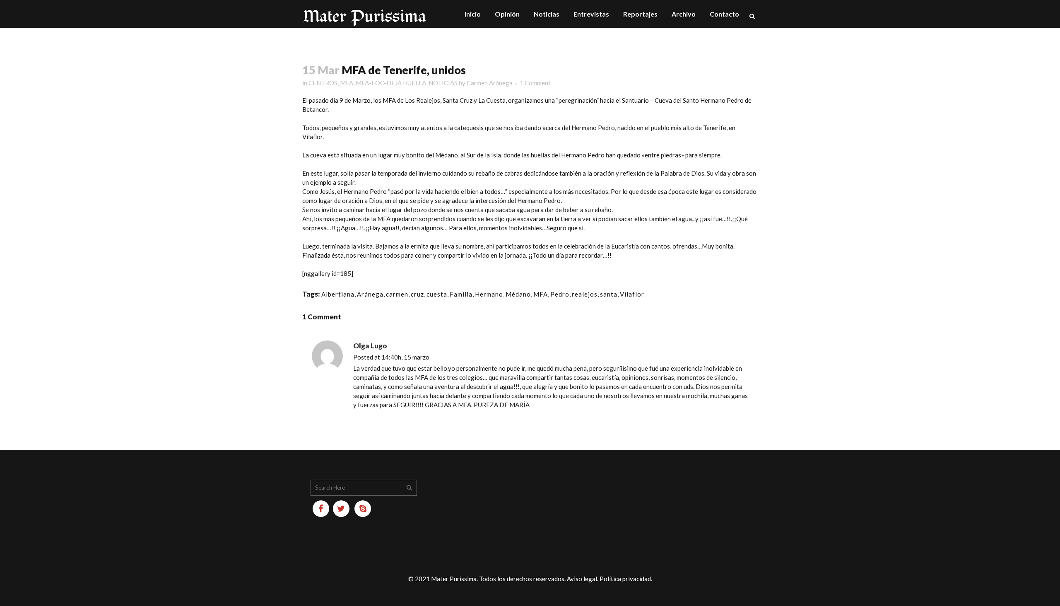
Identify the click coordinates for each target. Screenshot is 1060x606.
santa (608, 294)
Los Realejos (422, 100)
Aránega (370, 294)
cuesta (436, 294)
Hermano (489, 294)
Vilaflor (312, 136)
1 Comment (535, 83)
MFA (346, 83)
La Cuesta (492, 100)
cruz (417, 294)
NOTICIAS (443, 83)
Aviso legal (582, 578)
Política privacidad (625, 578)
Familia (461, 294)
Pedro (559, 294)
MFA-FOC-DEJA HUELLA (391, 83)
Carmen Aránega (490, 83)
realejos (584, 294)
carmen (397, 294)
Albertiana (337, 294)
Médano (518, 294)
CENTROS (322, 83)
